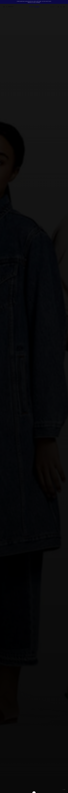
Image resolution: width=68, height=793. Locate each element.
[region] (34, 398)
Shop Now (34, 404)
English (52, 6)
